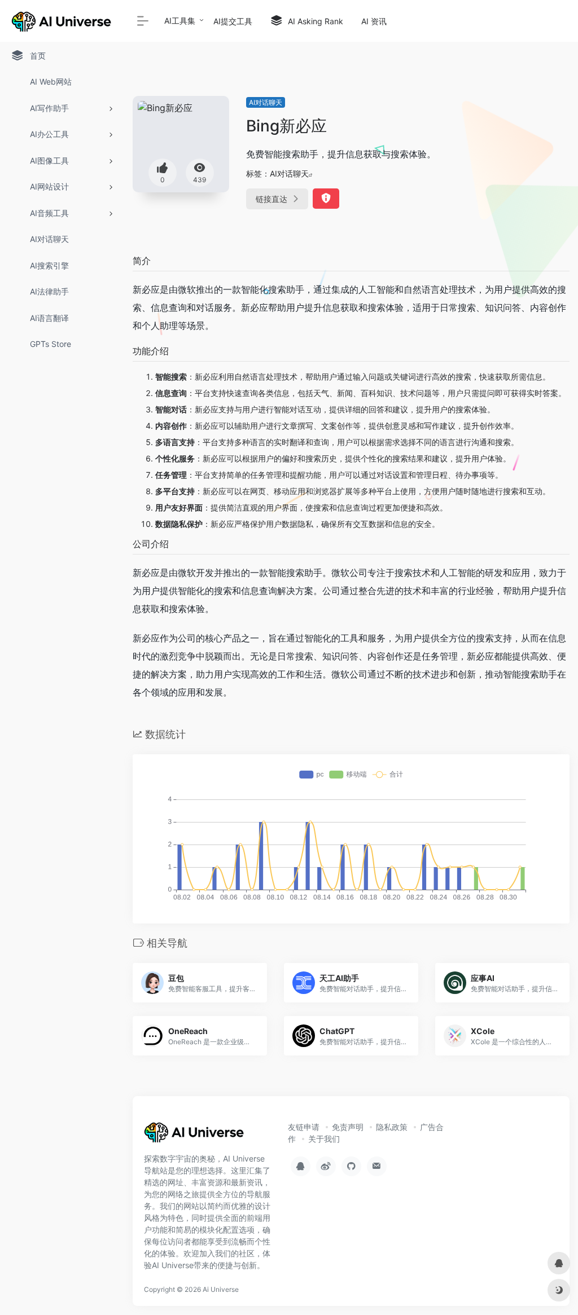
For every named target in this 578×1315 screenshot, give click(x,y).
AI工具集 (179, 20)
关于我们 (324, 1139)
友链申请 (303, 1127)
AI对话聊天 (265, 102)
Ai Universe (221, 1289)
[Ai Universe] (195, 1135)
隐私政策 (392, 1127)
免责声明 (348, 1127)
